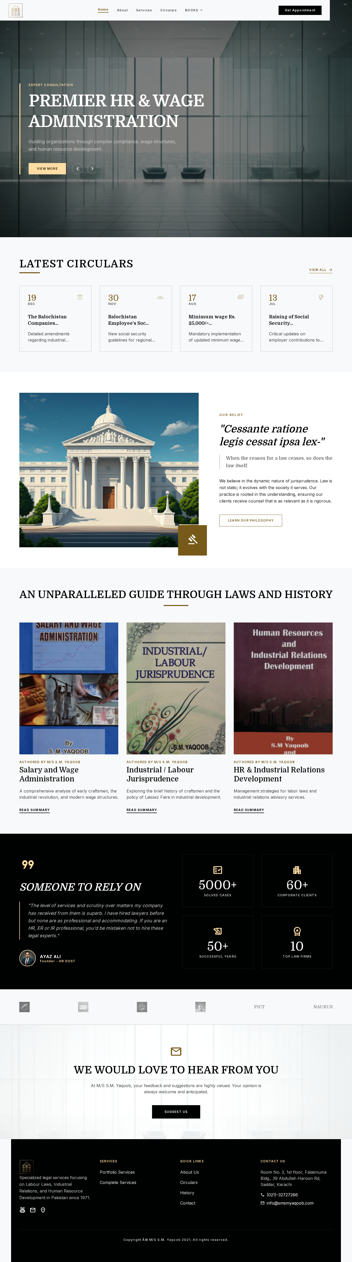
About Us (189, 1172)
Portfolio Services (117, 1172)
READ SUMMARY (34, 810)
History (187, 1192)
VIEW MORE (47, 168)
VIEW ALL (321, 270)
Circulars (168, 10)
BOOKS (194, 10)
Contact (187, 1203)
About (122, 10)
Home (103, 9)
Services (144, 10)
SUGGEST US (176, 1112)
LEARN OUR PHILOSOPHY (251, 520)
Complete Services (118, 1182)
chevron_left (77, 168)
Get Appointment (300, 10)
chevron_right (92, 168)
